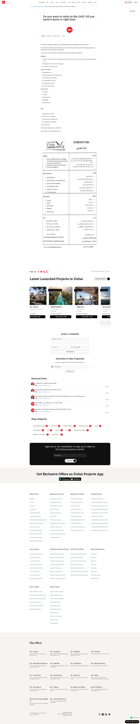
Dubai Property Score (35, 527)
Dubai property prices (55, 605)
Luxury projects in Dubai (35, 602)
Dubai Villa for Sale (54, 509)
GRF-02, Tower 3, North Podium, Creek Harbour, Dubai (79, 689)
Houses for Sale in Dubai (55, 513)
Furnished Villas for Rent (76, 523)
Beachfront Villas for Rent (56, 571)
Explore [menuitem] (89, 2)
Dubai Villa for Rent (75, 506)
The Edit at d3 (104, 307)
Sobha (51, 311)
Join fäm (32, 502)
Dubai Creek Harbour (81, 309)
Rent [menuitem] (52, 2)
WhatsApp (135, 717)
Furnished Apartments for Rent (78, 520)
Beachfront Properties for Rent (57, 557)
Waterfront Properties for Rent (57, 564)
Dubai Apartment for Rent (77, 502)
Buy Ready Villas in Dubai (56, 527)
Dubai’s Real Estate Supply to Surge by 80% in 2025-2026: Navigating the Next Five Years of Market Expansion (60, 396)
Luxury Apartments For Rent (36, 568)
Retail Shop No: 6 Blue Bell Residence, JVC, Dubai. (58, 700)
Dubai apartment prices (55, 609)
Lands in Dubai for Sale (55, 537)
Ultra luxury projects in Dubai (36, 605)
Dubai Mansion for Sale (55, 502)
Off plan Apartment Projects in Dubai (79, 571)
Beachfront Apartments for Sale (57, 575)
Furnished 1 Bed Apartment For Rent (99, 520)
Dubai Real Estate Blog (35, 513)
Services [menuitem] (79, 2)
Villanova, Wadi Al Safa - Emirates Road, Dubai (59, 689)
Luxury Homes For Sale (35, 561)
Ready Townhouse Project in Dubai (38, 598)
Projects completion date (56, 595)
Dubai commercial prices (56, 616)
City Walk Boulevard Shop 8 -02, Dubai (100, 653)
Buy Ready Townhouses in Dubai (57, 534)
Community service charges (56, 591)
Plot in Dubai (53, 516)
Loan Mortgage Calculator (36, 530)
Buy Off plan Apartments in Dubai (78, 554)
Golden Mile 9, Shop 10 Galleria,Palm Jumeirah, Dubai (38, 689)
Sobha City (52, 307)
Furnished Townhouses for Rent (78, 527)
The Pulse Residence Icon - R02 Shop (99, 664)
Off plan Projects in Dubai (76, 564)
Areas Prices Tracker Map (35, 534)
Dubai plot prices (54, 619)
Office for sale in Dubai (55, 520)
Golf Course (94, 568)
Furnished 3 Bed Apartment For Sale (99, 509)
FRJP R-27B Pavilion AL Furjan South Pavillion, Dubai (38, 653)
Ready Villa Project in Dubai (36, 591)
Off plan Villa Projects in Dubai (78, 568)
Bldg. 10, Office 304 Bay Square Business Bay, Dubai (39, 701)
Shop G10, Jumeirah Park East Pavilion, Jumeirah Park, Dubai (38, 677)
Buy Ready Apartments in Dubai (57, 523)
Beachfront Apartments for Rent (57, 578)
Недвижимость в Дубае (35, 541)
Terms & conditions (34, 714)
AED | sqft (68, 714)
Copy (108, 271)
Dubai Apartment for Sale (56, 506)
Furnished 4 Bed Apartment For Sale (99, 513)
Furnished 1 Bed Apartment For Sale (99, 502)
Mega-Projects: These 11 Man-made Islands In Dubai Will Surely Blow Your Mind (53, 409)
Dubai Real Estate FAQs (35, 516)
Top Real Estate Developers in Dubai (38, 520)
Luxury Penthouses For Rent (36, 578)
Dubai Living (94, 554)
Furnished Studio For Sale (97, 499)
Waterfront (93, 561)
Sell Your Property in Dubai (36, 537)
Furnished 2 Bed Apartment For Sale (99, 506)
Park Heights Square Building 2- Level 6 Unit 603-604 (59, 665)
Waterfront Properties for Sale (57, 561)
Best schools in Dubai (55, 602)
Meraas (104, 311)
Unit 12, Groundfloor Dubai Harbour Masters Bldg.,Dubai (38, 665)
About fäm (32, 499)
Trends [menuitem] (83, 2)
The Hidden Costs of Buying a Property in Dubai (46, 383)
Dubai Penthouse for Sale (56, 499)
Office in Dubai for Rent (76, 509)
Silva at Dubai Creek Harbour (83, 307)
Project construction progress (57, 598)
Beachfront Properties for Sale (57, 554)
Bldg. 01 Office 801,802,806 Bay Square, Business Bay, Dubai (59, 653)
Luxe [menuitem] (57, 2)
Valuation (129, 2)
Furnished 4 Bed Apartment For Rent (99, 530)
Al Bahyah (52, 309)
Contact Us (32, 506)
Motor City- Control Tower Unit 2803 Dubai (79, 677)
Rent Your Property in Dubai (77, 530)
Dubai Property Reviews (35, 609)
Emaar (77, 311)
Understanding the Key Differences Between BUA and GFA (48, 389)
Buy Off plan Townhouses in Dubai (78, 561)
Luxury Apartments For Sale (36, 554)
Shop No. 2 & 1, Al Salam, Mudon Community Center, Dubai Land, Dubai (100, 677)
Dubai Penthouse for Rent (76, 499)
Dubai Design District (107, 309)
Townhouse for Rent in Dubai (77, 513)
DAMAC (26, 311)
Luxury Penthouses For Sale (36, 564)
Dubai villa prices (54, 612)
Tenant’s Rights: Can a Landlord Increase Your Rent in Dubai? (48, 402)
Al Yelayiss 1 (27, 309)
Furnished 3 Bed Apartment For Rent (99, 527)
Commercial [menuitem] (63, 2)
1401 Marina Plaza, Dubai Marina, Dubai (80, 664)
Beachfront (93, 557)
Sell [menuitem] (69, 2)
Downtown (93, 564)
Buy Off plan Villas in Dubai (77, 557)
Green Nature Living (95, 575)
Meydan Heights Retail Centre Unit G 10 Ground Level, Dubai (59, 677)
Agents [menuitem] (73, 2)
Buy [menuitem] (47, 2)
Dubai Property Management (36, 523)
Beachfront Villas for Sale (56, 568)
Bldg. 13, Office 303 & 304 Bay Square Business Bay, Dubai (79, 653)
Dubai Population (54, 623)
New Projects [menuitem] (42, 2)
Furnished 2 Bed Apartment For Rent (99, 523)
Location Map (33, 509)
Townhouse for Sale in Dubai (56, 530)
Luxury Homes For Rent (35, 575)
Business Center (94, 578)
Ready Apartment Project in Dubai (38, 595)
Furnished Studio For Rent (97, 516)
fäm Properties (47, 36)
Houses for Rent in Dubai (76, 516)
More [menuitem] (95, 2)
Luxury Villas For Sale (34, 557)
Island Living (94, 571)
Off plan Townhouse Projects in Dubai (79, 575)
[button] (102, 323)
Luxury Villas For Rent (34, 571)
